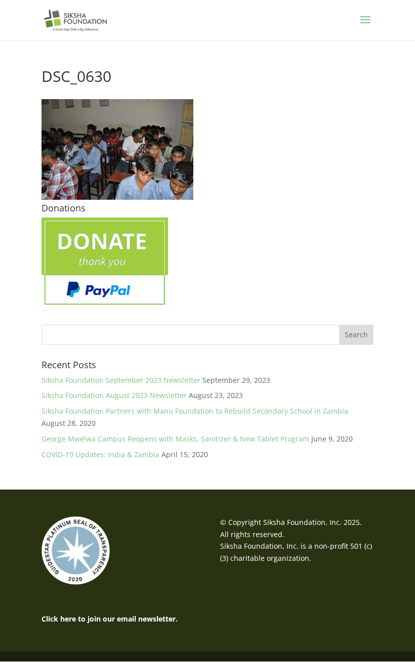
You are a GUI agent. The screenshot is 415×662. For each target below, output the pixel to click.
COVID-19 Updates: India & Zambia (100, 454)
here (68, 619)
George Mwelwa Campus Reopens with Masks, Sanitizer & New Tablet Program (175, 439)
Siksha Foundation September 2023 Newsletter (121, 380)
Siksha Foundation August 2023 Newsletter (114, 395)
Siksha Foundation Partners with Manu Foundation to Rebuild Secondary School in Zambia (195, 411)
